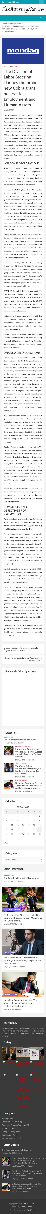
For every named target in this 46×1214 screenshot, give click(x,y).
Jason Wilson (31, 760)
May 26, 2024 (20, 760)
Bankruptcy (8, 737)
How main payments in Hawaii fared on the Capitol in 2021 (22, 659)
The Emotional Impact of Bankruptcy (20, 740)
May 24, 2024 (20, 777)
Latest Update (11, 1145)
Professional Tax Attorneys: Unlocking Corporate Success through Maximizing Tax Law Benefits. (23, 918)
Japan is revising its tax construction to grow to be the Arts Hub (22, 649)
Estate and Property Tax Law (13, 1125)
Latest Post (11, 733)
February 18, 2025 (11, 743)
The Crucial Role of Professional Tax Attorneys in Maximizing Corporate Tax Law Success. (22, 961)
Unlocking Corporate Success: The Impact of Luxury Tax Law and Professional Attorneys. (28, 785)
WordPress (30, 1210)
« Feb (6, 843)
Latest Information (14, 869)
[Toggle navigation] (5, 18)
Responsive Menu (41, 2)
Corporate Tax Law (23, 747)
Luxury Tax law (21, 781)
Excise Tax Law (10, 67)
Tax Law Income (8, 1138)
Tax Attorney (20, 764)
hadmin (21, 743)
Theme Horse (26, 1207)
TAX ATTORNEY (29, 1204)
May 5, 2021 (8, 110)
